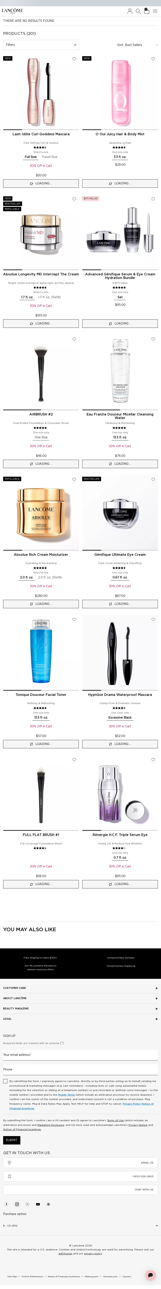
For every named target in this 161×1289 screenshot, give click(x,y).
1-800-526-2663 (142, 1176)
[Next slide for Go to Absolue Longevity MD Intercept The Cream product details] (76, 232)
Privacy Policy (132, 1104)
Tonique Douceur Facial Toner (41, 695)
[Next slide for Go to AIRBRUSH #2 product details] (76, 372)
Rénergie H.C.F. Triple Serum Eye (120, 835)
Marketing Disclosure (50, 1125)
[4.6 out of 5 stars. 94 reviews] (120, 568)
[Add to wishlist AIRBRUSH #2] (74, 339)
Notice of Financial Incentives (22, 1129)
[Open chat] (150, 1275)
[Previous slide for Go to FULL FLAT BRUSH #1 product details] (5, 792)
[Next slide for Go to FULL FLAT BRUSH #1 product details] (76, 792)
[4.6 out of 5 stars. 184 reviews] (120, 147)
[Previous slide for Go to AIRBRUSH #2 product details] (5, 372)
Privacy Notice (138, 1125)
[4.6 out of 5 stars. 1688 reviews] (41, 287)
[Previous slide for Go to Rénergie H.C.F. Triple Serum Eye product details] (84, 792)
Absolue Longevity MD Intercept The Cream (41, 274)
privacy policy (93, 1253)
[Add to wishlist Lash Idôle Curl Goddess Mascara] (74, 59)
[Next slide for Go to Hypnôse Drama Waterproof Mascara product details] (155, 652)
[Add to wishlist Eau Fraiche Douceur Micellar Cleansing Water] (153, 339)
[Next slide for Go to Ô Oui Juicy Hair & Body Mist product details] (155, 92)
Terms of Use (115, 1120)
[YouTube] (38, 1204)
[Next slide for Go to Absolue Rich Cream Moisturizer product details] (76, 512)
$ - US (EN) (10, 1225)
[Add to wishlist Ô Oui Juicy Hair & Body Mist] (153, 59)
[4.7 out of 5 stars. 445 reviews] (41, 708)
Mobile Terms (66, 1095)
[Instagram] (17, 1204)
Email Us (147, 1162)
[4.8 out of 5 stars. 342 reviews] (120, 428)
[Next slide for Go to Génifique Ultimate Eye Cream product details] (155, 512)
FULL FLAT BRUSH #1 (41, 835)
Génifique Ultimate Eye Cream (120, 554)
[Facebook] (6, 1204)
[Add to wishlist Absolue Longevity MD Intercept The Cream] (74, 199)
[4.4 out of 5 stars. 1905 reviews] (41, 147)
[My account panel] (129, 11)
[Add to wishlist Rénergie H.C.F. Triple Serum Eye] (153, 760)
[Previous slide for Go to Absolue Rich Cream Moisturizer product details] (5, 512)
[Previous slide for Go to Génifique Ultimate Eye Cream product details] (84, 512)
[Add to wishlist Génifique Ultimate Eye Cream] (153, 479)
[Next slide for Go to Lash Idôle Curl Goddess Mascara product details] (76, 92)
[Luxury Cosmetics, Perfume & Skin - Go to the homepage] (12, 10)
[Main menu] (156, 11)
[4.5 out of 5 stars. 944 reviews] (120, 708)
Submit (12, 1140)
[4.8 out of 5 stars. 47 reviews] (41, 428)
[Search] (138, 11)
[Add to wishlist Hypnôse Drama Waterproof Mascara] (153, 619)
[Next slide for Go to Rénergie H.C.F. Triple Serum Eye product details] (155, 792)
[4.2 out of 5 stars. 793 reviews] (120, 848)
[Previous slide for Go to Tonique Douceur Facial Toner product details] (5, 652)
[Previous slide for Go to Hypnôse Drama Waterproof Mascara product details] (84, 652)
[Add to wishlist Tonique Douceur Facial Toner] (74, 619)
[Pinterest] (48, 1204)
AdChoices (65, 1253)
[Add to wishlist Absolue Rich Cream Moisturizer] (74, 479)
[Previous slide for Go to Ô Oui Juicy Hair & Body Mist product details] (84, 92)
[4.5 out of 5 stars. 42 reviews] (41, 848)
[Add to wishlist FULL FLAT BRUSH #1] (74, 760)
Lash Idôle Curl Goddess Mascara (41, 134)
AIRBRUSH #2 (41, 414)
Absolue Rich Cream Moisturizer (41, 554)
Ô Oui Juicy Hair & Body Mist (120, 134)
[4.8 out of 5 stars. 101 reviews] (120, 287)
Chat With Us (144, 1189)
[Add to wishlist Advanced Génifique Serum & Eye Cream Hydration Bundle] (153, 199)
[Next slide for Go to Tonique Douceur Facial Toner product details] (76, 652)
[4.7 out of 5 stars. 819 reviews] (41, 568)
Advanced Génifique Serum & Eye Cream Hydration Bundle (120, 276)
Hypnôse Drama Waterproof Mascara (120, 695)
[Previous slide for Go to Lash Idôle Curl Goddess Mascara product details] (5, 92)
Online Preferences (32, 1277)
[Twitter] (27, 1204)
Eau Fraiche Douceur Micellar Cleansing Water (120, 416)
